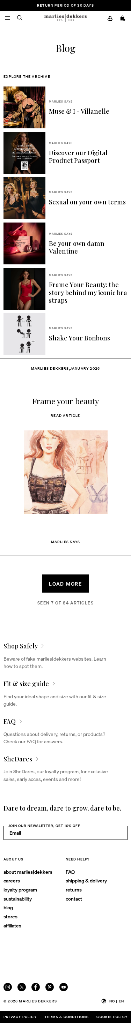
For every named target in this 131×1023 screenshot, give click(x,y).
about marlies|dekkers (27, 871)
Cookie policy (112, 1017)
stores (10, 916)
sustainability (17, 898)
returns (74, 889)
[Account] (110, 18)
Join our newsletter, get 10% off (44, 825)
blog (8, 907)
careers (11, 880)
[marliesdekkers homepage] (65, 18)
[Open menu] (7, 17)
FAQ (70, 871)
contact (74, 898)
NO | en (116, 1001)
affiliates (12, 925)
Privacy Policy (20, 1017)
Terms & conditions (66, 1017)
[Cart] (123, 18)
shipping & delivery (86, 880)
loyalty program (20, 889)
